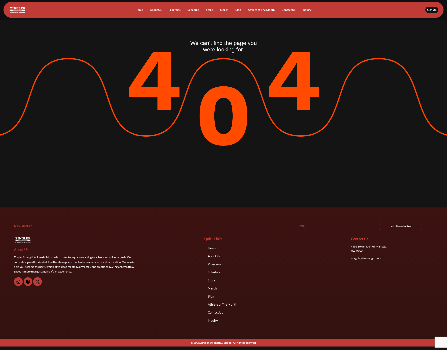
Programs (174, 9)
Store (209, 9)
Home (139, 9)
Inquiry (307, 9)
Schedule (193, 9)
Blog (238, 9)
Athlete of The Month (261, 9)
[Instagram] (18, 281)
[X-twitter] (37, 281)
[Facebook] (28, 281)
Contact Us (288, 9)
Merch (224, 9)
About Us (156, 9)
